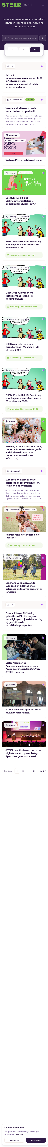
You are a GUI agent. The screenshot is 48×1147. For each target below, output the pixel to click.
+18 (35, 49)
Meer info (19, 1134)
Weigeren (14, 1140)
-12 (13, 49)
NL (25, 5)
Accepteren (36, 1140)
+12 (24, 49)
